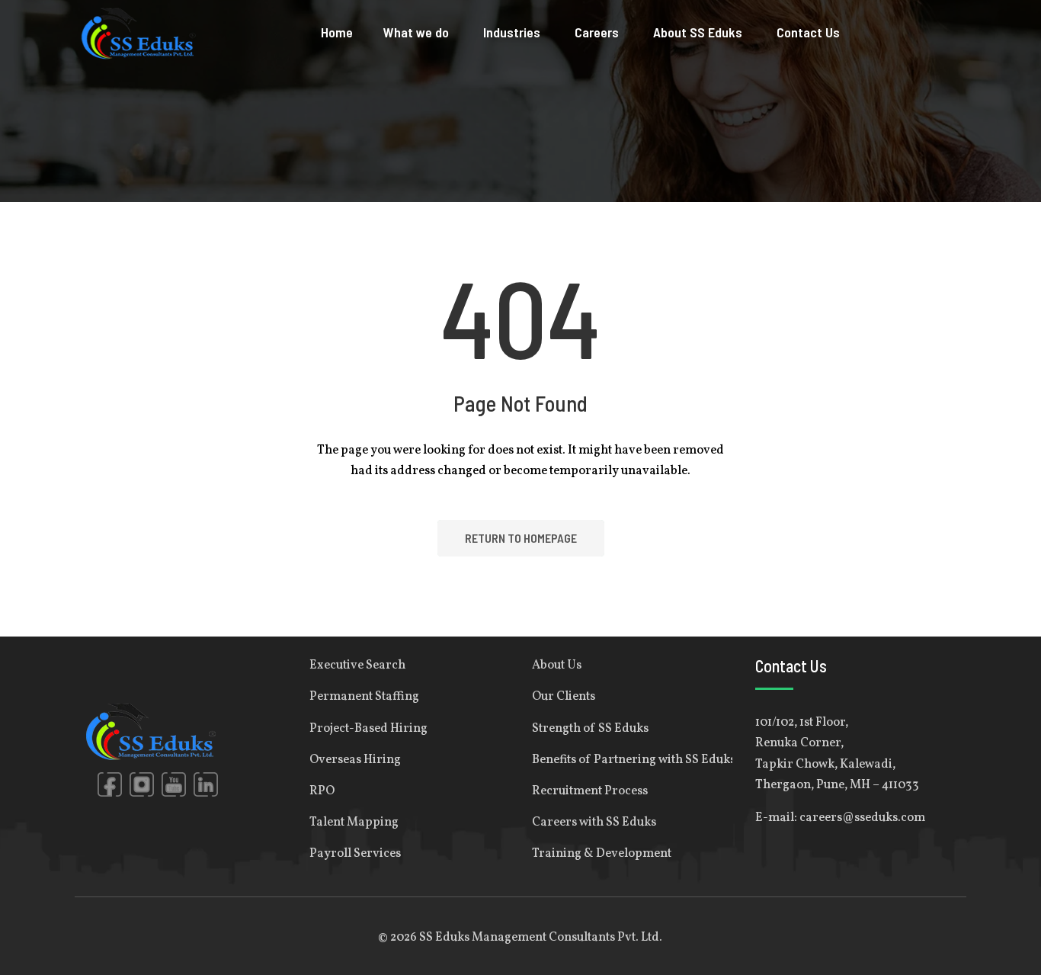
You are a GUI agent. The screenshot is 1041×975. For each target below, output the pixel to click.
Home (337, 32)
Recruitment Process (590, 791)
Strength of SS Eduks (590, 728)
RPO (322, 791)
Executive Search (357, 665)
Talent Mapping (354, 822)
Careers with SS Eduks (594, 822)
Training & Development (601, 853)
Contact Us (808, 32)
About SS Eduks (697, 32)
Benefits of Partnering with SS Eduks (632, 760)
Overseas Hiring (355, 760)
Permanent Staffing (364, 696)
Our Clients (563, 696)
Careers (597, 32)
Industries (511, 32)
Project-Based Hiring (368, 728)
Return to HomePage (521, 538)
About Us (556, 665)
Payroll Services (355, 853)
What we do (416, 32)
